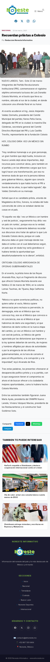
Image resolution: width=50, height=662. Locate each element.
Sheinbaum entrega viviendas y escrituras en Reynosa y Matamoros (23, 525)
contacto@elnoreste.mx (26, 638)
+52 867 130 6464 (26, 642)
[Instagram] (28, 21)
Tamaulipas (26, 591)
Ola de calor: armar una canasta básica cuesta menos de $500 (24, 496)
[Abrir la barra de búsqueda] (43, 10)
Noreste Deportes (25, 605)
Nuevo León (26, 600)
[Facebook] (16, 21)
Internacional (26, 609)
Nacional (25, 586)
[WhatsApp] (34, 21)
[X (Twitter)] (22, 21)
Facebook (19, 424)
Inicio (26, 581)
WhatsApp (36, 424)
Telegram (7, 429)
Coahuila (25, 595)
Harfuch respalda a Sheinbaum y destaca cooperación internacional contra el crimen (23, 466)
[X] (21, 627)
